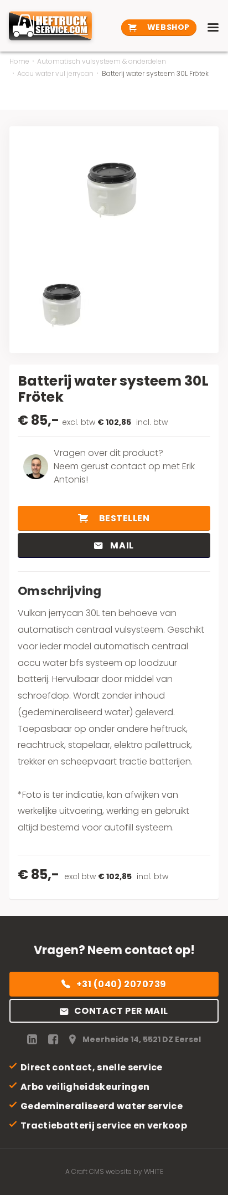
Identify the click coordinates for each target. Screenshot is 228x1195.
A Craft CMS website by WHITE (114, 1171)
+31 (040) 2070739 (121, 984)
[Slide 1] (63, 307)
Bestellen (123, 518)
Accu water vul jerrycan (55, 73)
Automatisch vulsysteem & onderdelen (101, 61)
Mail (121, 545)
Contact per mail (121, 1010)
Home (19, 61)
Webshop (167, 27)
